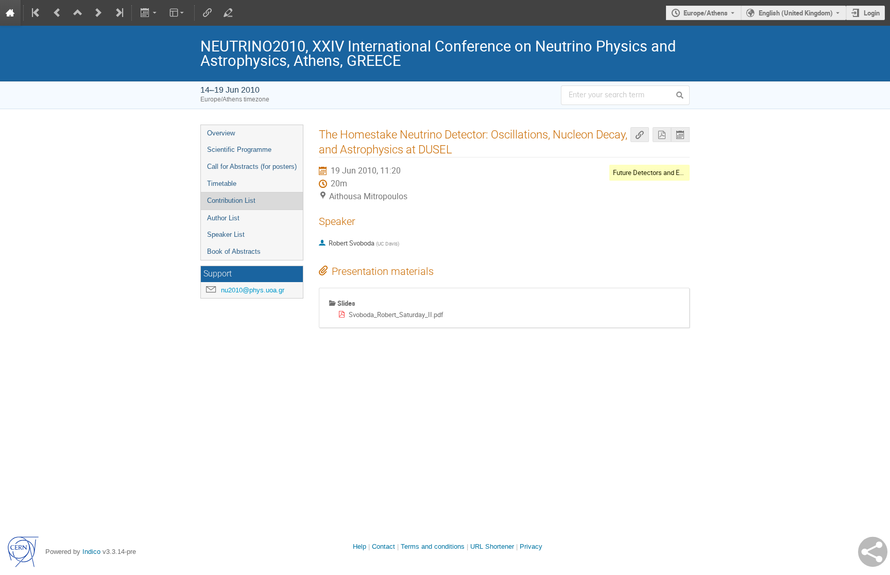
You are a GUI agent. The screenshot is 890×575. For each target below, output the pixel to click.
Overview (221, 133)
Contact (383, 546)
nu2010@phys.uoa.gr (252, 290)
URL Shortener (492, 546)
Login (872, 13)
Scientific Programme (239, 149)
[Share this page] (872, 551)
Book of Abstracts (234, 251)
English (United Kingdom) (796, 13)
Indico (91, 551)
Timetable (221, 183)
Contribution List (231, 200)
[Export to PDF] (662, 134)
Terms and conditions (433, 546)
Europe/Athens (705, 13)
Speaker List (226, 234)
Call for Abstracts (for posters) (252, 166)
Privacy (531, 546)
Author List (223, 218)
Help (359, 546)
